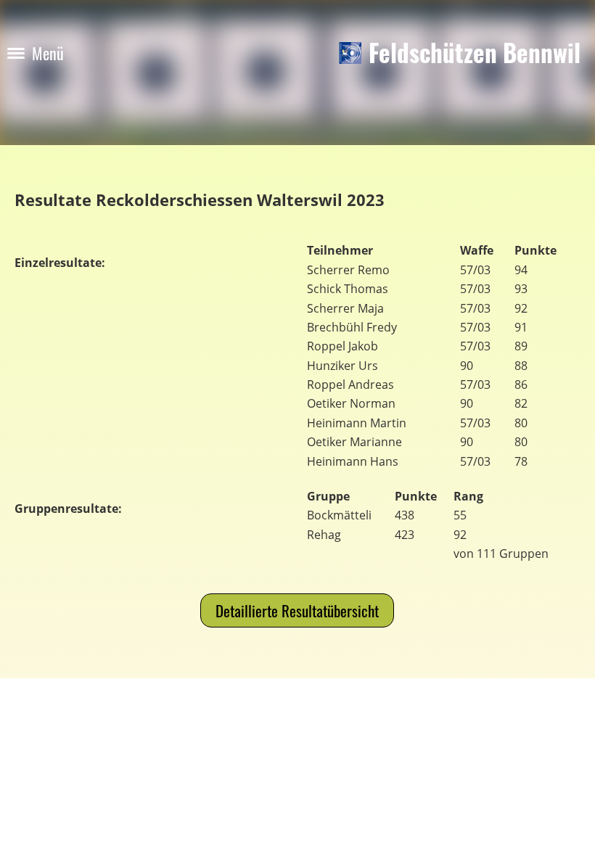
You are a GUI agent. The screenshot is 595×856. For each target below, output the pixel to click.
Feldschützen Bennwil (474, 53)
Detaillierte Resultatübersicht (297, 610)
